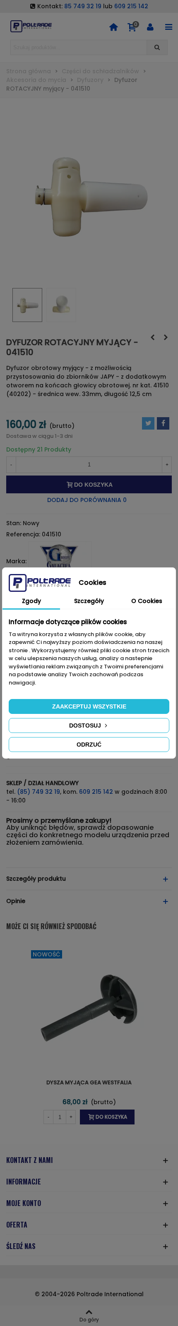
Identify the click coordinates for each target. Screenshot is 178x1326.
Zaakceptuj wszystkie (89, 706)
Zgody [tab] (31, 601)
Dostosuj (86, 725)
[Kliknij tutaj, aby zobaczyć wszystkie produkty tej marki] (60, 561)
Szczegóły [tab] (89, 601)
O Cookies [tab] (146, 601)
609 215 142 (131, 6)
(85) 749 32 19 (38, 792)
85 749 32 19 (82, 6)
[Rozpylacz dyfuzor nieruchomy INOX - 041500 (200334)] (152, 337)
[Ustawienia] (150, 26)
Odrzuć (89, 744)
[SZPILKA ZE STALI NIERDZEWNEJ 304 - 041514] (165, 337)
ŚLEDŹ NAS (21, 1246)
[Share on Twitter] (148, 423)
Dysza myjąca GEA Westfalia (89, 1082)
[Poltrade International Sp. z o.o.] (31, 26)
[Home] (113, 26)
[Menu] (168, 26)
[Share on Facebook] (163, 423)
